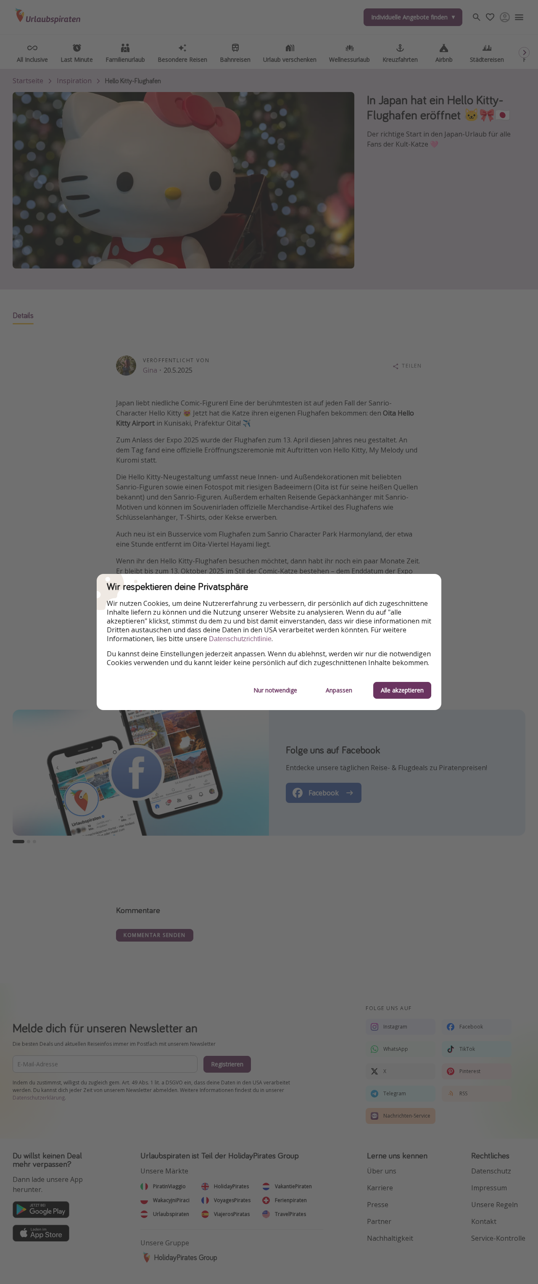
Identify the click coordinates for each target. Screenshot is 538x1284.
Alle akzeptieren (402, 690)
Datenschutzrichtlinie (240, 638)
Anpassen (339, 690)
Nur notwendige (275, 690)
